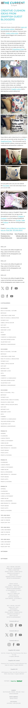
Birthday (3, 313)
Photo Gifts (9, 230)
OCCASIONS (4, 308)
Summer (3, 334)
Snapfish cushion (16, 89)
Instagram (21, 216)
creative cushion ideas (12, 33)
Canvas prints (5, 464)
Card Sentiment (6, 517)
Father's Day (5, 320)
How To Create (5, 520)
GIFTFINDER (4, 551)
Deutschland (6, 692)
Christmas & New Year (8, 315)
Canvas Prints (5, 438)
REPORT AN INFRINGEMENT (14, 578)
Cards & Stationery (7, 440)
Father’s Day (5, 361)
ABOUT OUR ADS (13, 575)
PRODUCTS (4, 431)
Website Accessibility (13, 573)
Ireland (18, 692)
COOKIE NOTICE (18, 571)
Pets (2, 332)
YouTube (18, 220)
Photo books (5, 476)
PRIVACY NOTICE (9, 571)
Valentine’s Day (6, 382)
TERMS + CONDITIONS (13, 585)
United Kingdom (13, 693)
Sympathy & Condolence (8, 337)
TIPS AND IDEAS (17, 230)
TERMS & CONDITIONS (13, 570)
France (13, 692)
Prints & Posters (6, 455)
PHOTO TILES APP (13, 595)
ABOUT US (10, 593)
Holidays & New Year (7, 402)
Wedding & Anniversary (8, 344)
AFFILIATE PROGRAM (13, 596)
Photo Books (5, 450)
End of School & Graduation (10, 317)
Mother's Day (5, 327)
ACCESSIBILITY (18, 598)
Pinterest (5, 222)
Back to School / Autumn (9, 310)
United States (14, 698)
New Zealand (17, 703)
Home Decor (22, 228)
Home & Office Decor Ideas (9, 404)
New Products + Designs (8, 447)
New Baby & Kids (6, 330)
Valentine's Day (6, 342)
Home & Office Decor (12, 228)
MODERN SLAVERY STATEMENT (14, 576)
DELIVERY (17, 566)
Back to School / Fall (8, 392)
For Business (17, 568)
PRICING (12, 566)
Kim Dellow (6, 185)
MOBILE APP (9, 568)
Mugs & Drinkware (6, 445)
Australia (9, 703)
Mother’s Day (5, 368)
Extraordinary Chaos (18, 49)
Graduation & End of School (10, 399)
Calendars (4, 435)
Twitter (23, 220)
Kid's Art (3, 230)
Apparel (3, 433)
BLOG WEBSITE (9, 598)
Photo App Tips (5, 522)
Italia (22, 692)
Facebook (3, 218)
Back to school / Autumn (9, 351)
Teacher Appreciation (8, 339)
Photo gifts (4, 479)
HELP (8, 566)
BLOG (17, 607)
